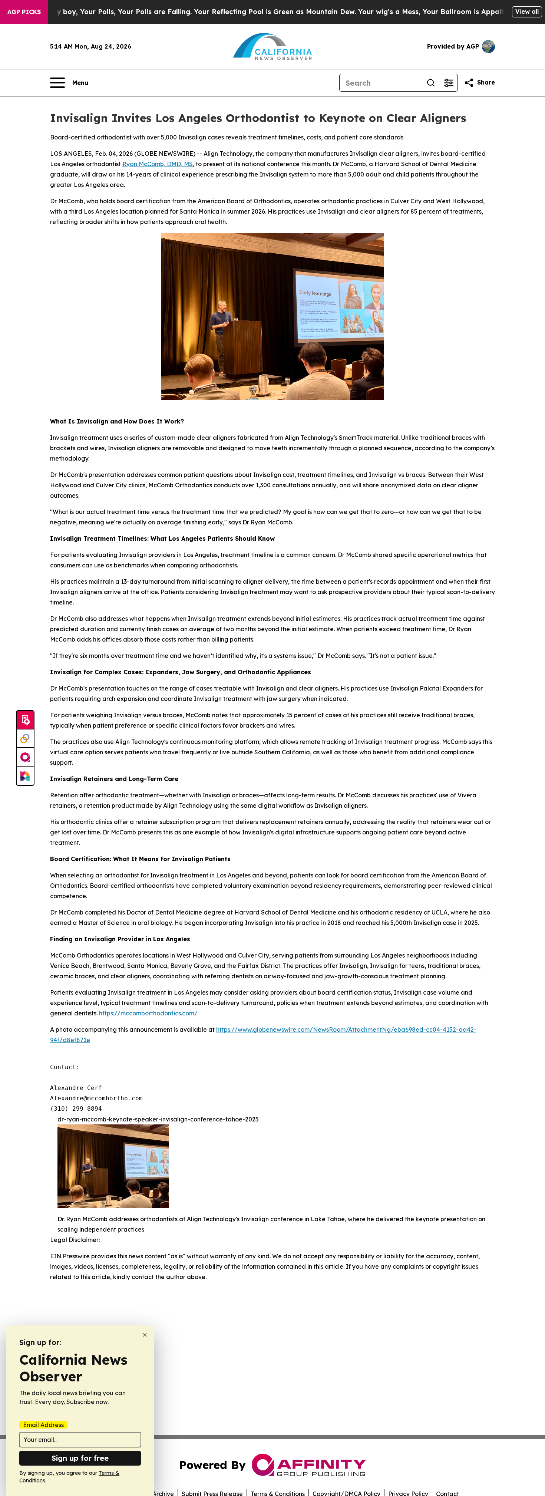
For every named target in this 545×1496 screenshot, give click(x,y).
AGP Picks (24, 12)
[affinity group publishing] (25, 757)
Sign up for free (80, 1458)
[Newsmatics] (25, 776)
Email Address (43, 1425)
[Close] (144, 1334)
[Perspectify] (25, 738)
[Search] (431, 82)
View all (527, 11)
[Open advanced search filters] (449, 82)
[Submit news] (25, 720)
